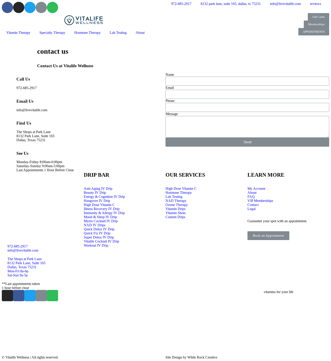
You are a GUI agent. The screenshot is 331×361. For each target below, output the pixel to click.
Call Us (23, 79)
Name (170, 74)
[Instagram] (18, 7)
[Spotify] (52, 7)
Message (172, 114)
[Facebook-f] (18, 295)
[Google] (41, 7)
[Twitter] (30, 7)
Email (170, 88)
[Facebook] (7, 7)
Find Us (23, 123)
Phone (170, 101)
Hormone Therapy (87, 33)
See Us (22, 153)
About (140, 33)
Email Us (24, 101)
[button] (318, 17)
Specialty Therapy (52, 33)
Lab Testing (118, 33)
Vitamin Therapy (18, 33)
